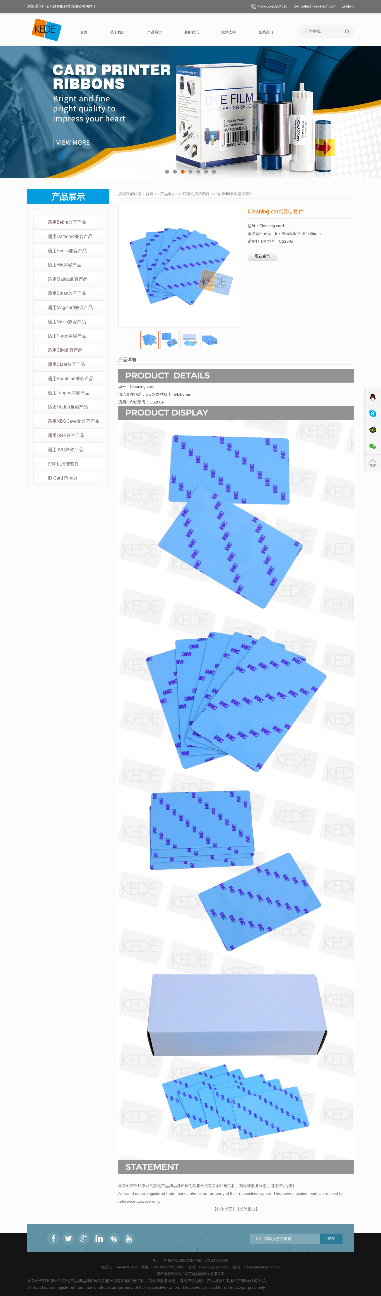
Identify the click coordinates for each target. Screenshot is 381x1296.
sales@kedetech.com (318, 6)
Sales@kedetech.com (262, 1267)
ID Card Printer (62, 478)
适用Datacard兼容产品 (70, 236)
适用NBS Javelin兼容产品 (73, 421)
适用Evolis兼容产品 (67, 250)
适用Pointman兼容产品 (70, 378)
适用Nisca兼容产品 (67, 321)
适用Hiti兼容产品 (64, 264)
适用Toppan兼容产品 (68, 392)
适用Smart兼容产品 (67, 293)
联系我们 (266, 32)
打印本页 (224, 1209)
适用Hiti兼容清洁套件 (234, 193)
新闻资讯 (191, 32)
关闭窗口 (247, 1209)
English (348, 6)
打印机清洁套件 (63, 463)
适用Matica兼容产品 (68, 279)
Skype (373, 413)
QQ (373, 397)
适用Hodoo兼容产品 (68, 407)
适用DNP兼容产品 (66, 435)
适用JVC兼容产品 (65, 449)
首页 (84, 32)
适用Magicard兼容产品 (70, 307)
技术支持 (228, 32)
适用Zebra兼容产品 (67, 222)
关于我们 (117, 32)
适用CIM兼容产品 (65, 350)
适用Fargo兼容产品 (67, 336)
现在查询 (262, 256)
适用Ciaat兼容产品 (66, 364)
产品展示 (154, 32)
